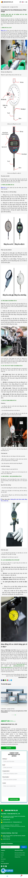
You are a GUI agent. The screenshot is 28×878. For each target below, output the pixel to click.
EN (23, 2)
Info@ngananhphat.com (17, 822)
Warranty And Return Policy (20, 852)
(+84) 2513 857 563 (6, 819)
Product (2, 852)
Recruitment (3, 859)
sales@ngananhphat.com (7, 822)
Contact (2, 861)
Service (2, 854)
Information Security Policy (20, 854)
